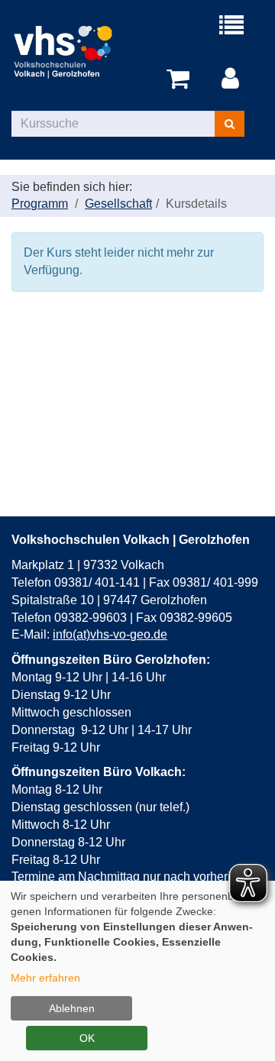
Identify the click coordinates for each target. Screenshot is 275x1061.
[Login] (233, 79)
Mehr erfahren (45, 978)
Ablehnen (72, 1008)
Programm (39, 203)
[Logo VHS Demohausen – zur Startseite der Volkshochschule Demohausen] (74, 51)
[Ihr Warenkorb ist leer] (181, 79)
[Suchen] (229, 124)
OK (87, 1038)
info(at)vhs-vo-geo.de (110, 634)
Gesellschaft (118, 203)
